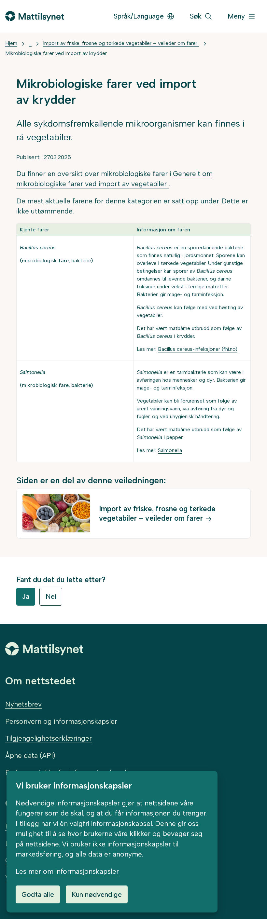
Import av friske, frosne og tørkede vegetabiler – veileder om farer (121, 43)
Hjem (11, 43)
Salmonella (170, 450)
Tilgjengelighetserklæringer (48, 738)
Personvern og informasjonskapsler (61, 721)
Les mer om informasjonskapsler (67, 871)
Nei (51, 596)
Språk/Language (139, 16)
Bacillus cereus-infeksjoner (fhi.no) (197, 349)
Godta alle (37, 894)
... (30, 43)
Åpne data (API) (30, 755)
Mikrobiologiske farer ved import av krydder (56, 53)
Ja (25, 596)
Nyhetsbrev (23, 704)
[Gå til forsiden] (34, 16)
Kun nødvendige (97, 894)
